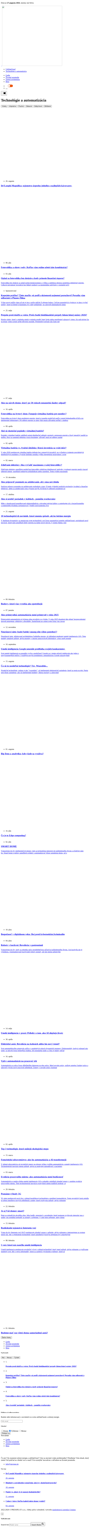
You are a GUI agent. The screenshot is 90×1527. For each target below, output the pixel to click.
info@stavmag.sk (12, 1464)
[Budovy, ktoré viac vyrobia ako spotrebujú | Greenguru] (24, 595)
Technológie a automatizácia (16, 71)
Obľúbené (47, 106)
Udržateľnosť (11, 69)
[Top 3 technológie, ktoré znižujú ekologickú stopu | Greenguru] (24, 1140)
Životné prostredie (12, 77)
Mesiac (9, 1357)
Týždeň (16, 1357)
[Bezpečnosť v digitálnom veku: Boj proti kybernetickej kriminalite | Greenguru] (24, 926)
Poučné (21, 106)
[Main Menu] (4, 93)
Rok (3, 1357)
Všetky (4, 106)
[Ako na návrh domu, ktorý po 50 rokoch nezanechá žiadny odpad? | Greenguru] (24, 394)
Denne (5, 1431)
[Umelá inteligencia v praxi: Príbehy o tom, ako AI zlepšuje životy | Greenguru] (24, 1024)
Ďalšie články (6, 1337)
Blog (7, 82)
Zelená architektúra (13, 80)
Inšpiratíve (12, 106)
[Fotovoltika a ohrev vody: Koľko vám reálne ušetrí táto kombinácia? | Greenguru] (24, 259)
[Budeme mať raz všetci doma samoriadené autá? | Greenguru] (24, 1324)
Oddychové (38, 106)
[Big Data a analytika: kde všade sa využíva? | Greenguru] (24, 745)
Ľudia (8, 75)
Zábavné (29, 106)
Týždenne (14, 1431)
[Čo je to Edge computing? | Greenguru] (24, 827)
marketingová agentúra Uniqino (64, 1510)
